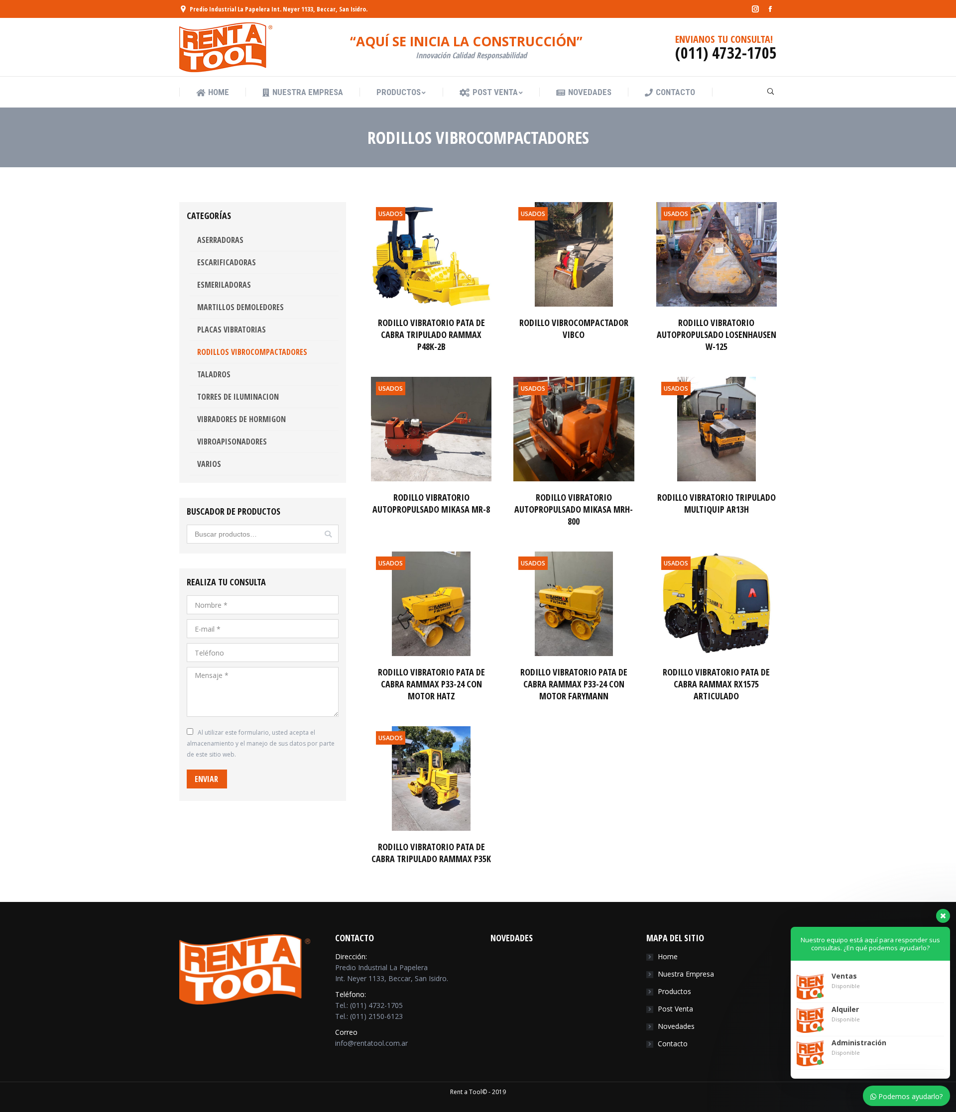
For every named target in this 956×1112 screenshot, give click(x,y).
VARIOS (209, 463)
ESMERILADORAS (224, 284)
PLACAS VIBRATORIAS (231, 329)
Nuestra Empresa (686, 974)
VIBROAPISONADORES (232, 441)
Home (668, 956)
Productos (674, 991)
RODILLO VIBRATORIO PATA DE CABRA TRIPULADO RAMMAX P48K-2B (431, 334)
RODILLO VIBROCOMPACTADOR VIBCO (573, 328)
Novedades (676, 1026)
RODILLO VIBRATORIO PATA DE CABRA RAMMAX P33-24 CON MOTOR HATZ (431, 684)
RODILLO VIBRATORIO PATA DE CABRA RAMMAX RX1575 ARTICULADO (716, 684)
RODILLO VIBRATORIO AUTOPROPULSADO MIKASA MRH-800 (573, 509)
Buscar (328, 534)
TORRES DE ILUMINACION (238, 396)
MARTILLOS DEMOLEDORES (240, 307)
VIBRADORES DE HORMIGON (241, 419)
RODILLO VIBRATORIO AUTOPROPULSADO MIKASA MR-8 (431, 503)
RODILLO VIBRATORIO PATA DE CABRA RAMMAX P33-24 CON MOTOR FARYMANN (573, 684)
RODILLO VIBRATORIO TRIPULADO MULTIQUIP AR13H (716, 503)
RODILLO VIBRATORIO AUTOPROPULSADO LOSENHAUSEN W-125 (716, 334)
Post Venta (675, 1008)
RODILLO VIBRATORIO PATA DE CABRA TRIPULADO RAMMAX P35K (431, 853)
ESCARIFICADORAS (226, 262)
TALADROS (214, 374)
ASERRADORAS (220, 239)
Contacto (673, 1043)
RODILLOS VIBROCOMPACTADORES (252, 351)
